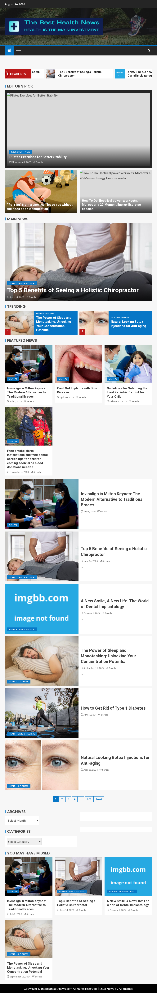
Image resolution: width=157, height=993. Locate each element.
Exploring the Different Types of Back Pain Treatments (127, 324)
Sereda (39, 162)
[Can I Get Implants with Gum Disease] (78, 364)
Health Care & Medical (22, 275)
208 (89, 799)
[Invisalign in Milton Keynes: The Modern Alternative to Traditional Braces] (28, 364)
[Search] (148, 50)
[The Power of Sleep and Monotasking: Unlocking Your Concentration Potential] (41, 661)
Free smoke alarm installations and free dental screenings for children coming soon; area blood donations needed (27, 459)
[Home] (9, 50)
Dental (13, 379)
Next (99, 799)
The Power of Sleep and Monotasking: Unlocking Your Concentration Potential (108, 656)
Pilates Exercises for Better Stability (38, 157)
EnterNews (106, 988)
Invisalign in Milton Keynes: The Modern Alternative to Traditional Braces (26, 392)
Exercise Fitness (20, 152)
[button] (18, 50)
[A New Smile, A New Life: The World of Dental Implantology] (78, 262)
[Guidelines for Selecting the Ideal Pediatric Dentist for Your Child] (128, 364)
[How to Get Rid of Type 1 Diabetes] (41, 713)
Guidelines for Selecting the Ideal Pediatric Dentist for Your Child (127, 392)
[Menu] (18, 50)
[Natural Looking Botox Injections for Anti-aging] (19, 323)
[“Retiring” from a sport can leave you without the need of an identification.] (41, 191)
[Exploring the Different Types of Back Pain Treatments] (94, 323)
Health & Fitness (45, 317)
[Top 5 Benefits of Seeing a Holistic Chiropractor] (41, 556)
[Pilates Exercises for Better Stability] (78, 129)
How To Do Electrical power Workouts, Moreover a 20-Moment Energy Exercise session (111, 205)
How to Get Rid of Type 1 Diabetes (113, 708)
